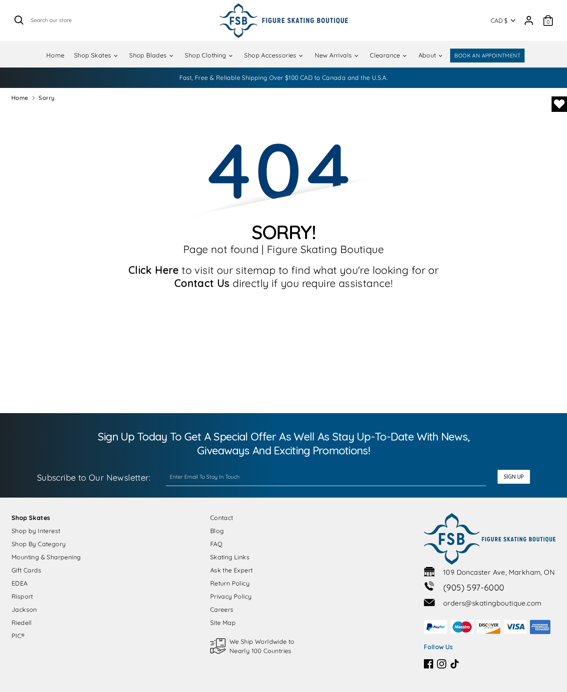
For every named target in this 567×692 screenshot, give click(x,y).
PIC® (18, 636)
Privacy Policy (231, 596)
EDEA (20, 583)
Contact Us (202, 283)
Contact (221, 518)
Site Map (223, 622)
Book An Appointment (487, 55)
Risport (22, 596)
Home (55, 55)
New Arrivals (334, 55)
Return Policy (230, 583)
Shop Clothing (206, 55)
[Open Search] (19, 20)
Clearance (386, 55)
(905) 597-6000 (474, 587)
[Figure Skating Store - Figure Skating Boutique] (283, 20)
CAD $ (499, 20)
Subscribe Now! (369, 77)
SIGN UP (514, 476)
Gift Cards (26, 570)
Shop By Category (39, 544)
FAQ (216, 544)
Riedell (22, 622)
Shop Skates (93, 55)
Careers (222, 609)
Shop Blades (149, 55)
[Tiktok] (454, 663)
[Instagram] (441, 663)
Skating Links (230, 557)
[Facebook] (428, 663)
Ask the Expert (231, 570)
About (428, 55)
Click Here (153, 270)
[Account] (528, 18)
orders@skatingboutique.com (492, 603)
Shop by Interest (36, 531)
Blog (217, 531)
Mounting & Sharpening (46, 557)
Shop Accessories (271, 55)
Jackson (24, 609)
